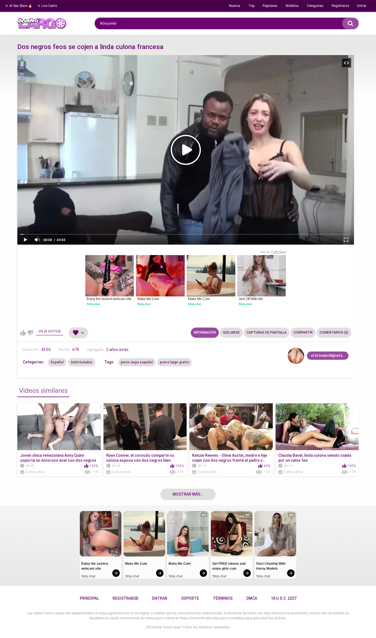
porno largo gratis (174, 362)
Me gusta (23, 333)
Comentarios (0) (334, 332)
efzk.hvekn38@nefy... (327, 356)
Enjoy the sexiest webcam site (109, 299)
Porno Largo (172, 627)
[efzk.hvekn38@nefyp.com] (296, 355)
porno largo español (137, 362)
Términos (223, 598)
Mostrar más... (188, 494)
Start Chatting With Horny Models (271, 566)
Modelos (292, 6)
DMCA (251, 598)
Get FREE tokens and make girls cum (229, 566)
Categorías (315, 6)
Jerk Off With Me (251, 299)
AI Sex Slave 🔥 (20, 6)
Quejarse (231, 332)
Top (251, 6)
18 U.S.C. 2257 (283, 598)
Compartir (303, 332)
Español (57, 362)
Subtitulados (81, 362)
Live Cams (49, 6)
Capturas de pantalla (267, 332)
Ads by (273, 251)
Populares (270, 6)
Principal (89, 598)
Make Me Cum (148, 299)
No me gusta (30, 333)
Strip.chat (93, 304)
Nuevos (234, 6)
